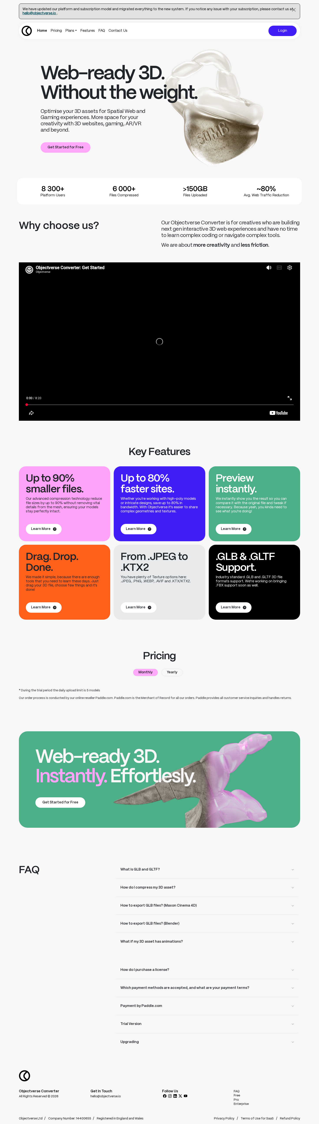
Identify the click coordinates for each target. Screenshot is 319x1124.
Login (282, 30)
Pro (236, 1099)
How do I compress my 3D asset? (148, 887)
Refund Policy (290, 1118)
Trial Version (130, 1024)
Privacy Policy (224, 1118)
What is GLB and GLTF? (140, 869)
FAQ (101, 30)
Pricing (56, 30)
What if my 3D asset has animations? (151, 941)
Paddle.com (104, 698)
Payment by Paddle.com (141, 1006)
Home (42, 30)
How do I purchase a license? (144, 970)
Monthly (145, 672)
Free (237, 1095)
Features (87, 30)
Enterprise (241, 1104)
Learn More (41, 529)
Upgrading (129, 1042)
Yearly (172, 672)
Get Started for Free (66, 147)
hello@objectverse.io (40, 13)
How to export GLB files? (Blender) (149, 923)
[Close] (294, 10)
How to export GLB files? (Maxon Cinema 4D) (158, 905)
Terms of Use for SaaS (257, 1118)
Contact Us (118, 30)
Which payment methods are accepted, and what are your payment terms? (184, 988)
